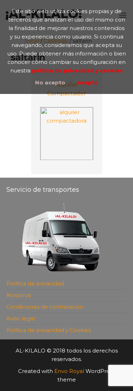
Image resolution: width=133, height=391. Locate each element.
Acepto (87, 82)
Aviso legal (20, 318)
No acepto (50, 82)
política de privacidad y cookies (77, 70)
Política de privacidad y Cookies (48, 330)
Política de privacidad (35, 283)
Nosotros (18, 295)
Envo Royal (69, 371)
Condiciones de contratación (44, 306)
